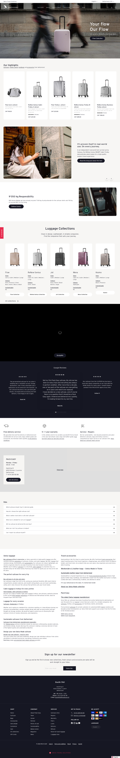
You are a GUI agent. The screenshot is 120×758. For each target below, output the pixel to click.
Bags (48, 7)
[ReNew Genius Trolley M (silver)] (83, 95)
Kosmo (105, 292)
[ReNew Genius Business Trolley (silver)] (105, 94)
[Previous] (107, 178)
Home (12, 713)
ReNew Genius (10, 624)
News (32, 734)
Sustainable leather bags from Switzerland (76, 573)
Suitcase (41, 7)
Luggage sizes (55, 734)
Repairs (53, 715)
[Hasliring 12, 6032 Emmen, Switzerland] (60, 470)
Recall (69, 744)
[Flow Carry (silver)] (14, 92)
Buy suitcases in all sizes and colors (14, 579)
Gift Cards (13, 734)
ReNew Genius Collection (37, 294)
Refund (53, 729)
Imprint (80, 744)
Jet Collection (60, 294)
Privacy (74, 744)
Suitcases (6, 67)
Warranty (53, 718)
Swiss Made (13, 723)
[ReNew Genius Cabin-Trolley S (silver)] (37, 95)
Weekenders (13, 604)
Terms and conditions (60, 744)
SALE (83, 7)
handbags (21, 67)
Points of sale (35, 723)
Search (51, 744)
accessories (30, 67)
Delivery (53, 726)
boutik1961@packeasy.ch (62, 697)
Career (33, 718)
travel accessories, (107, 559)
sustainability (28, 563)
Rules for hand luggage (58, 731)
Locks (52, 723)
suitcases (64, 604)
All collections (10, 301)
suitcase (20, 567)
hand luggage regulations (19, 595)
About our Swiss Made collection (73, 587)
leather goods (14, 67)
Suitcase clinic (55, 713)
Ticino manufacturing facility (97, 576)
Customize (13, 726)
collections (17, 561)
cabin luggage (37, 567)
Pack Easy (75, 7)
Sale (11, 729)
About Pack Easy (36, 713)
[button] (115, 757)
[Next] (111, 178)
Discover (67, 7)
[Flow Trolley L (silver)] (60, 92)
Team (32, 715)
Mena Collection (82, 294)
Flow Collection (14, 294)
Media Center (35, 729)
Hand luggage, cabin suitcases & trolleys (16, 591)
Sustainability (35, 726)
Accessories (56, 7)
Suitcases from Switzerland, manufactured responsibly (20, 622)
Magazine (33, 731)
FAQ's (52, 721)
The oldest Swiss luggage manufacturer (75, 597)
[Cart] (116, 7)
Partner (33, 721)
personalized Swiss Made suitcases (24, 640)
